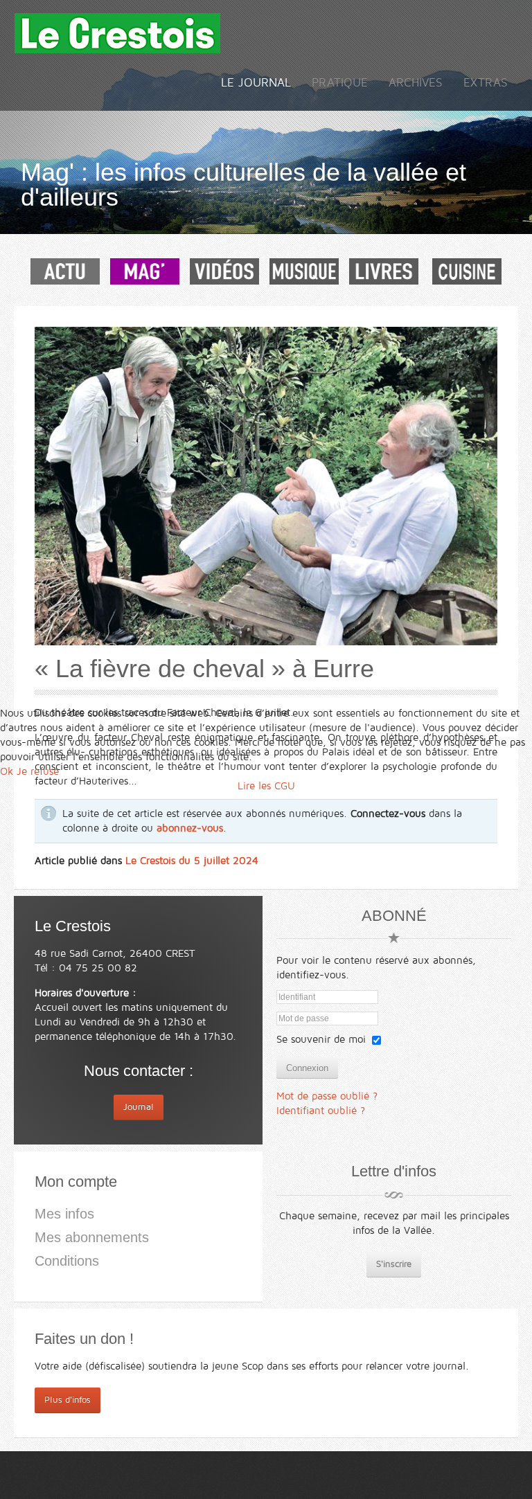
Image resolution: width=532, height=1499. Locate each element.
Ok (6, 771)
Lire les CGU (266, 785)
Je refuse (38, 771)
